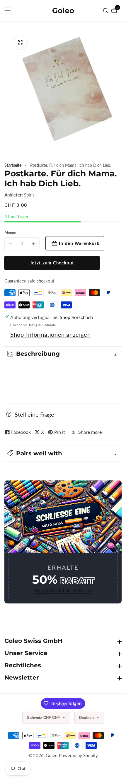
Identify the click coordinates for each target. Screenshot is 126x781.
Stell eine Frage (34, 414)
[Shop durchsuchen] (106, 10)
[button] (63, 453)
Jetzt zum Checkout (52, 262)
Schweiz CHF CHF (44, 717)
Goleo (52, 755)
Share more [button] (90, 432)
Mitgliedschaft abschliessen (63, 590)
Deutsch (87, 717)
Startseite (12, 165)
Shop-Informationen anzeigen (50, 334)
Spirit (29, 195)
